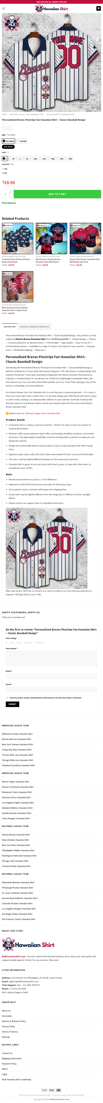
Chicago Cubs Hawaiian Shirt (15, 860)
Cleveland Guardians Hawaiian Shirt (18, 765)
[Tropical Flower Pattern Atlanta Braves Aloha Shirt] (17, 238)
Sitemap (6, 1036)
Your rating (11, 638)
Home (4, 114)
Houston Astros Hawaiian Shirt (16, 797)
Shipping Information (12, 1058)
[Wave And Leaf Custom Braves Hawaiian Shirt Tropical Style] (17, 286)
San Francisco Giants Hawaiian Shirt (18, 919)
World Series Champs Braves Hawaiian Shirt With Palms (48, 260)
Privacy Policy (8, 1026)
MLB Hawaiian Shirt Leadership (16, 1079)
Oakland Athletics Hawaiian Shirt (17, 807)
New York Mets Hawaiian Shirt (16, 845)
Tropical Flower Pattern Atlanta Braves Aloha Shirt (16, 260)
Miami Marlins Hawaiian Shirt (15, 839)
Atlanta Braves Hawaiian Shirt (61, 114)
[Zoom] (5, 108)
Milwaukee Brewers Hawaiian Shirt (18, 882)
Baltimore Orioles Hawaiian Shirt (17, 733)
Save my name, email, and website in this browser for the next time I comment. (46, 697)
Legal (4, 1074)
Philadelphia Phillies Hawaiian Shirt (18, 850)
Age (4, 135)
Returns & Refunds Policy (14, 1021)
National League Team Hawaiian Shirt (27, 114)
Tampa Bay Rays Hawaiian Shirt (17, 749)
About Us (6, 1010)
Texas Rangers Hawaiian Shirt (16, 818)
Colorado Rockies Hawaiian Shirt (17, 903)
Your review (12, 648)
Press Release (9, 202)
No (5, 173)
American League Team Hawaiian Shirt (35, 1095)
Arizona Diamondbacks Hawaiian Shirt (19, 898)
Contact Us (7, 1053)
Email (9, 684)
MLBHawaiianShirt (60, 339)
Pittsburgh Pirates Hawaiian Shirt (17, 887)
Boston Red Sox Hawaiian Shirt (16, 739)
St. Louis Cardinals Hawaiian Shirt (17, 892)
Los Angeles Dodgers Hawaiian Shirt (19, 908)
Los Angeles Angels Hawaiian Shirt (18, 802)
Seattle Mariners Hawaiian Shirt (16, 813)
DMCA (5, 1068)
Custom (6, 164)
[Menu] (3, 8)
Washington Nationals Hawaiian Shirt (19, 855)
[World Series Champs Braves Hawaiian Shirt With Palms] (51, 238)
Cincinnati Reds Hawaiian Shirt (16, 866)
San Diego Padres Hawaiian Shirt (17, 913)
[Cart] (98, 8)
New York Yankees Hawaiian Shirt (17, 744)
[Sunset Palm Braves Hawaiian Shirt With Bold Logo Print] (85, 238)
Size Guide (7, 1015)
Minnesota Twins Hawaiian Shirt (17, 792)
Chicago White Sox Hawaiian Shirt (17, 760)
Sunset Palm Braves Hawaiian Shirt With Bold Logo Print (85, 260)
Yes (5, 169)
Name (9, 671)
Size (4, 152)
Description (9, 327)
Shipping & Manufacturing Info (34, 327)
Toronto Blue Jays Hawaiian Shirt (17, 754)
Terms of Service (10, 1031)
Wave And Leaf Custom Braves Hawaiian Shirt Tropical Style (15, 308)
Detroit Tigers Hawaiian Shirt (15, 781)
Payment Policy (9, 1063)
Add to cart (57, 194)
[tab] (9, 326)
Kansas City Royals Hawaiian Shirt (18, 786)
